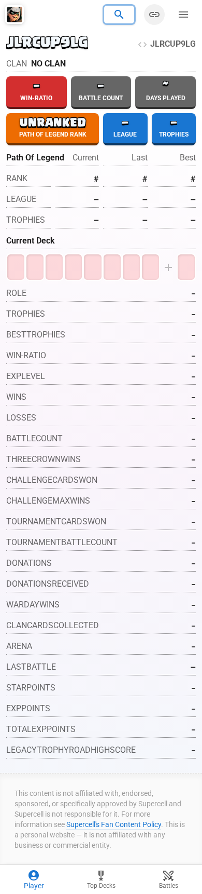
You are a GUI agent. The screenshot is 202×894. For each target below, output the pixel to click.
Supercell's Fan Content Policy (113, 824)
